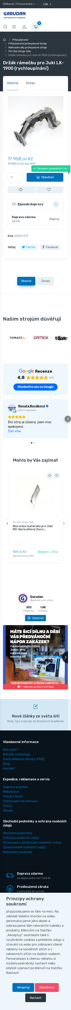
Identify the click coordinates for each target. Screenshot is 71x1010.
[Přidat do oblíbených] (49, 189)
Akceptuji (23, 987)
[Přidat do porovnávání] (21, 189)
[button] (35, 204)
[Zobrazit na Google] (12, 408)
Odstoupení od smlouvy (20, 801)
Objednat (47, 177)
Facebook (52, 247)
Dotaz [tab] (30, 83)
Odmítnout (46, 987)
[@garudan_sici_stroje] (23, 598)
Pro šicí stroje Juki (23, 522)
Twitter (31, 247)
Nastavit (35, 998)
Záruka (8, 810)
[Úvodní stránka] (5, 39)
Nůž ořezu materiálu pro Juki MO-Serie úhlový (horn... (33, 528)
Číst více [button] (14, 431)
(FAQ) (23, 759)
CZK (46, 4)
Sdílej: (12, 247)
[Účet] (24, 26)
